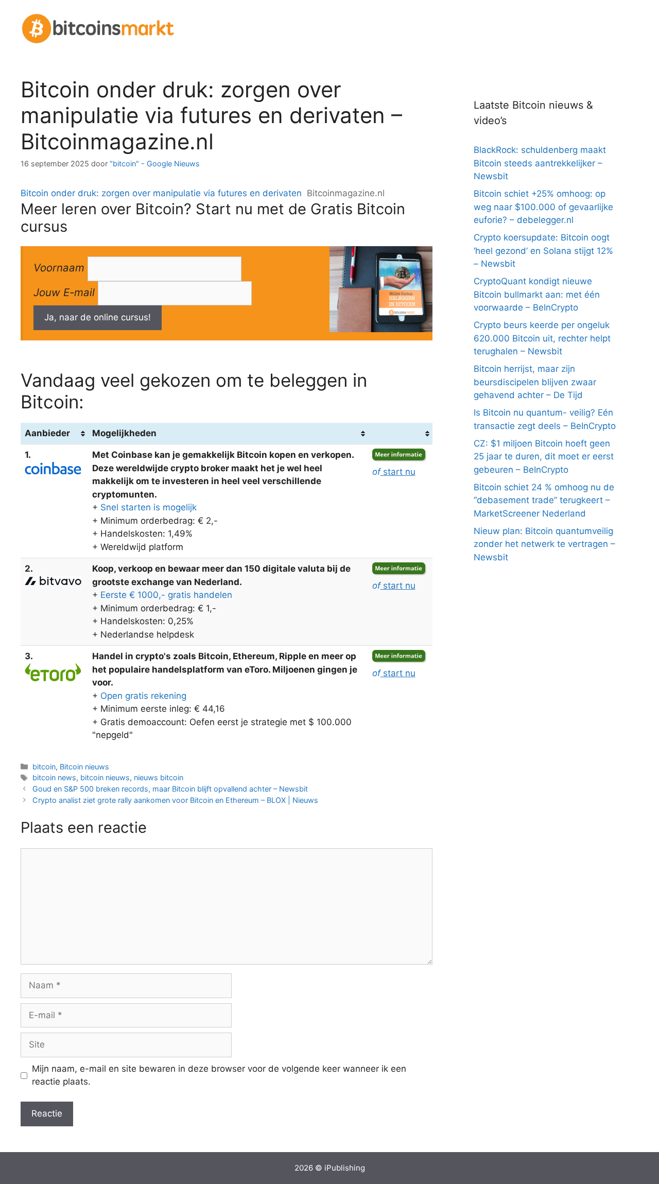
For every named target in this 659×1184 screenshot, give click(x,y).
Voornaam (58, 267)
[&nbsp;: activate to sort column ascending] (400, 433)
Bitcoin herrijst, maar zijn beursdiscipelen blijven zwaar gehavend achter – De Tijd (535, 382)
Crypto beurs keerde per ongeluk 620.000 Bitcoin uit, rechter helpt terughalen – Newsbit (542, 338)
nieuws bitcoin (158, 777)
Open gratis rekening (143, 696)
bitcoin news (54, 777)
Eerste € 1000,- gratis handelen (166, 595)
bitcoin (44, 766)
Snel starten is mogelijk (148, 507)
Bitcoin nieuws (84, 766)
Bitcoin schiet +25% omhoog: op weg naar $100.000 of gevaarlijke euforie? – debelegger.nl (543, 206)
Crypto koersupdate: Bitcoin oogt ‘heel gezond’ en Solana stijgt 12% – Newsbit (543, 250)
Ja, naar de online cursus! (97, 317)
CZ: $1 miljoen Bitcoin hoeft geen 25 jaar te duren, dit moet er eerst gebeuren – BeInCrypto (544, 456)
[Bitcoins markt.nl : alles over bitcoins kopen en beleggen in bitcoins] (98, 27)
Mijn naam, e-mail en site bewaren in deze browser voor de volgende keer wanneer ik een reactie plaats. (219, 1075)
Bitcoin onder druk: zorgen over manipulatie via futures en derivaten (161, 193)
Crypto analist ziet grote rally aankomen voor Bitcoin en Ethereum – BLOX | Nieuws (175, 800)
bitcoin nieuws (105, 777)
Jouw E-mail (64, 292)
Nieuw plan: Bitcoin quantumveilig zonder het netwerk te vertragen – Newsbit (544, 544)
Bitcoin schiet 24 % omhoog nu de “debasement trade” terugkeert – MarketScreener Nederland (544, 500)
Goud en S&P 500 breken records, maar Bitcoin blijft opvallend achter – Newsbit (170, 788)
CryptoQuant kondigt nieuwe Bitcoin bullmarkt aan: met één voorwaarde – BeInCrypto (537, 294)
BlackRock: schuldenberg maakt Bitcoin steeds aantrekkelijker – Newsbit (540, 163)
